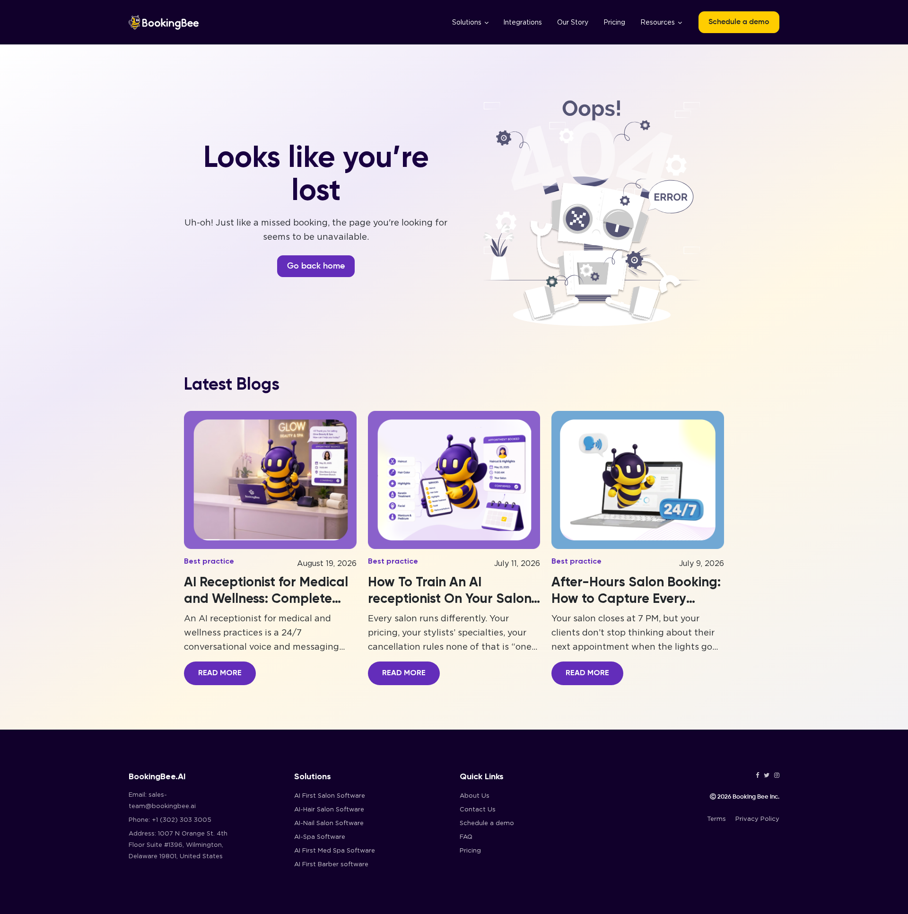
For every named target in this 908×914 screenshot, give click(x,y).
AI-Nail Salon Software (329, 823)
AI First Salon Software (329, 795)
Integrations (522, 22)
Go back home (316, 266)
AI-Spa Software (319, 836)
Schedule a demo (738, 22)
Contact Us (478, 809)
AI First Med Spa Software (334, 850)
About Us (474, 795)
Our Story (572, 22)
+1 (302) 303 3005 (181, 819)
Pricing (614, 22)
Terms (716, 819)
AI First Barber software (331, 864)
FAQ (466, 836)
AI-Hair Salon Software (329, 809)
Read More (220, 673)
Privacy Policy (757, 819)
